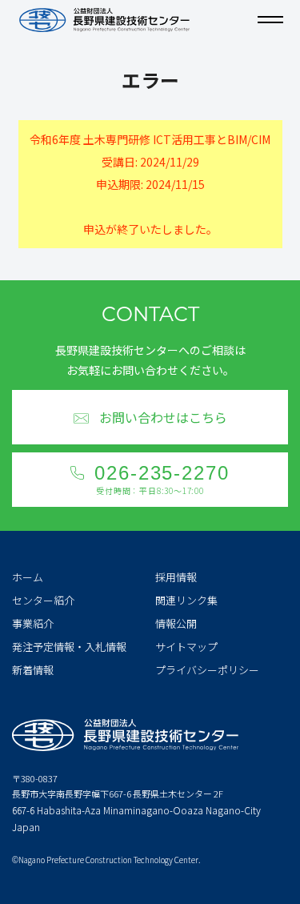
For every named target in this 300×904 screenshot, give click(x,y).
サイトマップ (186, 646)
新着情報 (33, 670)
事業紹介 (33, 623)
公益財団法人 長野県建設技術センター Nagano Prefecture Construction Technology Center (104, 20)
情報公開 (176, 623)
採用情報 (176, 577)
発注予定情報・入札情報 (69, 646)
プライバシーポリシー (207, 670)
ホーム (27, 577)
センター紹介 (43, 600)
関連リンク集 (186, 600)
